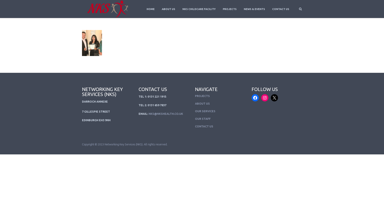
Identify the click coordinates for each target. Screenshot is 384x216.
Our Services (205, 111)
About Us (168, 9)
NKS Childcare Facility (199, 9)
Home (151, 9)
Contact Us (280, 9)
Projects (230, 9)
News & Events (254, 9)
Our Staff (203, 118)
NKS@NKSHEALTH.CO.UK (166, 113)
